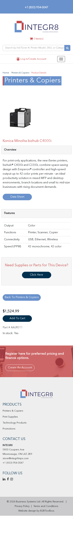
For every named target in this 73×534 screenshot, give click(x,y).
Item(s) (38, 39)
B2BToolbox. (47, 511)
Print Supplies (10, 417)
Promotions (9, 429)
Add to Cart (17, 318)
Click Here (36, 274)
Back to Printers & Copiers (22, 297)
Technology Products (15, 423)
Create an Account (20, 367)
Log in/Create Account (33, 59)
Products (12, 404)
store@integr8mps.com (16, 458)
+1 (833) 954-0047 (36, 7)
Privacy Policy (22, 506)
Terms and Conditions (45, 506)
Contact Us (14, 439)
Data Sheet (17, 197)
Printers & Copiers (13, 411)
